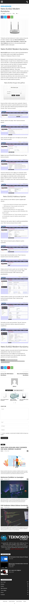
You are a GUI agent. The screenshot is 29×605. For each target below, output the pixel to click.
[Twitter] (5, 17)
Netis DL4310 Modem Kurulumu (22, 374)
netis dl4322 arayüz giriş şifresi (11, 359)
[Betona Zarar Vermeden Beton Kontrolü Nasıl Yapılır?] (4, 565)
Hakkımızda (5, 601)
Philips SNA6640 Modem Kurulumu (13, 400)
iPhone (2, 592)
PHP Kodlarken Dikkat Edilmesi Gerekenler (14, 505)
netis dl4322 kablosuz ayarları (6, 361)
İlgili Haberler (9, 390)
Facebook (3, 594)
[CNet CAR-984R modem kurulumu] (24, 395)
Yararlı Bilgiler (3, 590)
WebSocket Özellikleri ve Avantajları (12, 477)
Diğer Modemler (12, 4)
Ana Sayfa (2, 4)
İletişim (24, 601)
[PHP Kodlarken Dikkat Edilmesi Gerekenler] (14, 517)
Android (2, 586)
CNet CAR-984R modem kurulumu (24, 400)
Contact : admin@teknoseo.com (17, 548)
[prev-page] (13, 402)
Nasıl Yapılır (3, 582)
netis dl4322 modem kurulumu (18, 361)
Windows (2, 584)
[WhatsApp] (11, 17)
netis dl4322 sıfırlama (5, 362)
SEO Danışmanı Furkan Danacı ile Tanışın (18, 557)
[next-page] (15, 402)
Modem (6, 4)
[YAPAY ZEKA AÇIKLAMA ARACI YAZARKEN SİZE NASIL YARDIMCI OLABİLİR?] (14, 461)
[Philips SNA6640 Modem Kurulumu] (14, 395)
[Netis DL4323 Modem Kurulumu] (5, 395)
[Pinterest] (8, 17)
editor (2, 479)
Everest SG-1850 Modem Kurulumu (7, 374)
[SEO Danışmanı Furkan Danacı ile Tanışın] (4, 558)
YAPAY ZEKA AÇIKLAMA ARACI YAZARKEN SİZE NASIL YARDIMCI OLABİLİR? (14, 448)
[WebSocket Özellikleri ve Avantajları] (14, 489)
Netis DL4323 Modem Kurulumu (5, 400)
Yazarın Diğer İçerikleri (18, 390)
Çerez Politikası (19, 601)
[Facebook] (2, 17)
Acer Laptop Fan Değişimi (15, 570)
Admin (4, 13)
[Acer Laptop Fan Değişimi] (4, 572)
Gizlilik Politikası (12, 601)
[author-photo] (14, 381)
